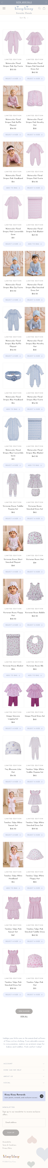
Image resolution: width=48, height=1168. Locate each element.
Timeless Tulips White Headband (13, 877)
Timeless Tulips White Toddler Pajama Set (35, 770)
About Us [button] (8, 1076)
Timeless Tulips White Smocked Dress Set (35, 824)
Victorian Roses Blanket (13, 666)
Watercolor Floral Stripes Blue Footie (35, 398)
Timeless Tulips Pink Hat (34, 983)
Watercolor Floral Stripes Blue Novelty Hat (35, 344)
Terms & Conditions (9, 1145)
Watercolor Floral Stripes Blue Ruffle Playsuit (13, 344)
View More (24, 1011)
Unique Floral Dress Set (35, 716)
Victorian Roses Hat (35, 559)
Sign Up (10, 1132)
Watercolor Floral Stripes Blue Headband (13, 398)
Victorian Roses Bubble (35, 613)
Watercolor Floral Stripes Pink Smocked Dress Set (35, 66)
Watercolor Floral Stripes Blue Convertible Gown (13, 453)
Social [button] (7, 1083)
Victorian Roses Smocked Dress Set (35, 507)
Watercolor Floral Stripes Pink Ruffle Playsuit (13, 122)
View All (24, 1016)
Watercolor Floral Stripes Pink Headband (13, 177)
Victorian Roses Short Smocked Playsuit (13, 560)
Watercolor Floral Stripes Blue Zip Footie (13, 286)
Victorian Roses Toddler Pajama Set (13, 507)
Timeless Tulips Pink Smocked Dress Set (13, 983)
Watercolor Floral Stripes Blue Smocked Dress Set (35, 287)
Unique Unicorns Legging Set (13, 717)
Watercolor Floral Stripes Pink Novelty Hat (35, 122)
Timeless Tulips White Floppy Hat (35, 877)
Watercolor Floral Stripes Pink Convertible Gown (13, 231)
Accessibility (7, 1142)
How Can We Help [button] (13, 1070)
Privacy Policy (7, 1148)
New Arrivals (24, 2)
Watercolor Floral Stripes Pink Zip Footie (13, 64)
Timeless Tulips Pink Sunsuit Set (13, 930)
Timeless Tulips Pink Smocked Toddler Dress (35, 930)
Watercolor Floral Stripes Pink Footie (35, 177)
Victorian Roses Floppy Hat (13, 614)
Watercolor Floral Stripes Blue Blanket (34, 451)
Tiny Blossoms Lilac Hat (13, 770)
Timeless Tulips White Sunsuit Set (13, 824)
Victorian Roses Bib (34, 666)
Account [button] (8, 1064)
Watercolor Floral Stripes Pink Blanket (34, 230)
